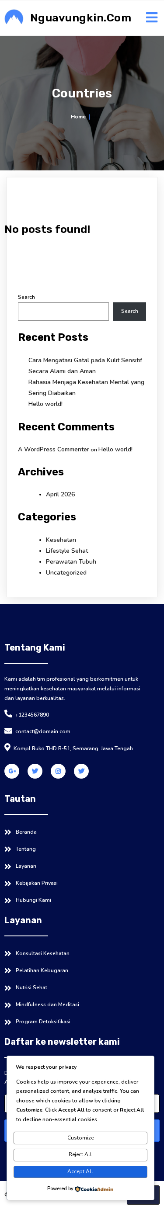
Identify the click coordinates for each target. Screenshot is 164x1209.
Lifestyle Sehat (67, 551)
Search (26, 297)
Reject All (80, 1154)
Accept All (80, 1171)
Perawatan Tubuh (71, 562)
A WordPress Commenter (53, 449)
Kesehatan (61, 540)
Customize (80, 1137)
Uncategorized (66, 572)
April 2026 (60, 494)
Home (78, 116)
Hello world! (45, 404)
